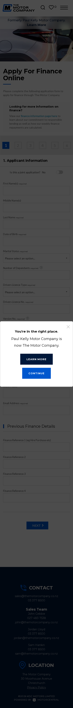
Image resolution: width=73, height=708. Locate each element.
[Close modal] (68, 326)
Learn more (36, 359)
